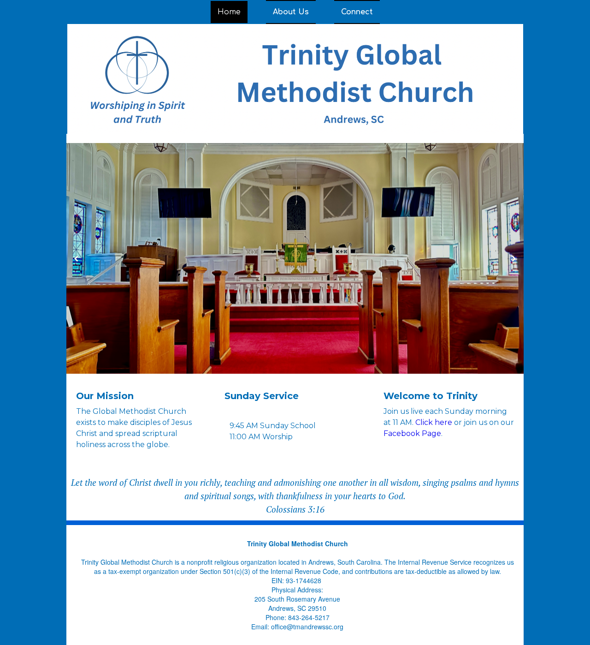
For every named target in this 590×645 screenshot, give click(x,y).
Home (229, 12)
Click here (433, 422)
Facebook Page (412, 433)
